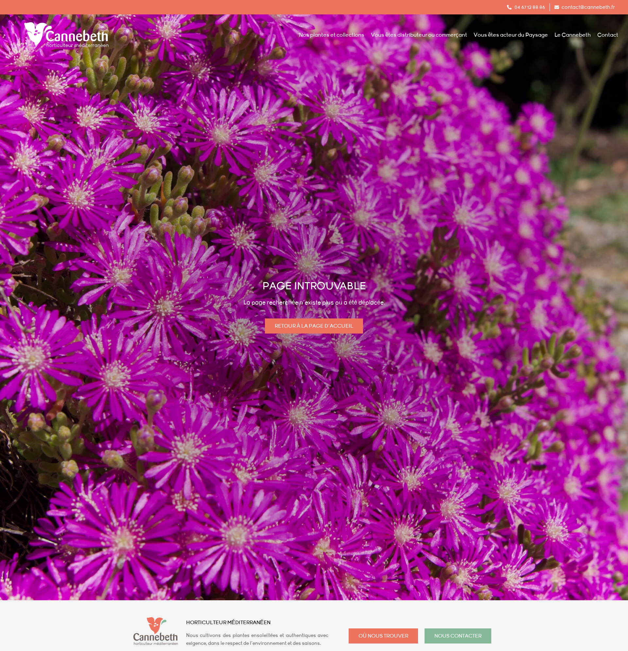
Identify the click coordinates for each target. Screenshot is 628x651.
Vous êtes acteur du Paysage (511, 35)
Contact (607, 35)
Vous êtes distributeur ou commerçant (419, 35)
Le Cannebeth (572, 35)
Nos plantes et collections (331, 35)
